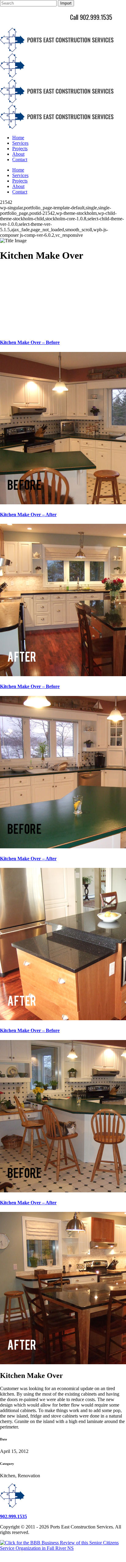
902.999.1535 (13, 1516)
